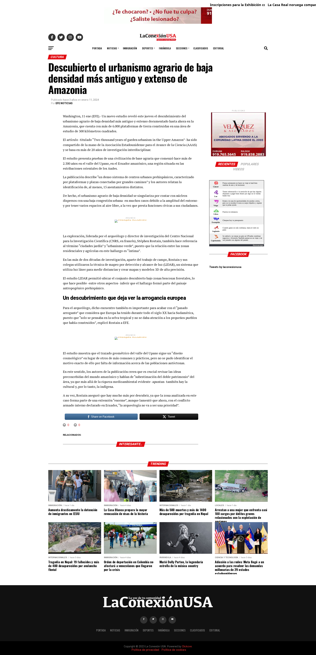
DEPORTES (147, 48)
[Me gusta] (65, 425)
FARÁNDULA (165, 48)
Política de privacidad (145, 650)
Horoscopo (258, 245)
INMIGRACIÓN (130, 48)
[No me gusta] (76, 425)
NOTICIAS (112, 48)
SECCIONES (181, 48)
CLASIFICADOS (200, 48)
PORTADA (97, 48)
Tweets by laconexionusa (225, 267)
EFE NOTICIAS (64, 103)
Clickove (187, 646)
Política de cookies (173, 650)
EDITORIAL (218, 48)
